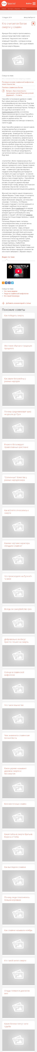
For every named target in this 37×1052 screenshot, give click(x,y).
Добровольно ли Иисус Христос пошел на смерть (16, 640)
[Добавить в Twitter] (12, 283)
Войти (29, 3)
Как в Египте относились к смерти (16, 511)
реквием (29, 215)
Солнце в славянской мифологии (14, 673)
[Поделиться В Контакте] (6, 283)
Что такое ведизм (10, 291)
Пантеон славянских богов (12, 87)
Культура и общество (14, 9)
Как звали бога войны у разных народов (15, 380)
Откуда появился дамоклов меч (17, 992)
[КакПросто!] (8, 3)
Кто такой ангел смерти (15, 960)
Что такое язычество (14, 705)
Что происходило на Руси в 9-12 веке (18, 577)
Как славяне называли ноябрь (18, 930)
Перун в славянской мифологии (16, 293)
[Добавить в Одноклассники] (3, 283)
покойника (20, 208)
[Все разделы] (34, 3)
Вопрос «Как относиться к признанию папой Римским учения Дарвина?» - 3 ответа (20, 93)
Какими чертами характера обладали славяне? (17, 544)
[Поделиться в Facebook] (9, 283)
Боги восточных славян (15, 804)
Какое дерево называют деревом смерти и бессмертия (15, 771)
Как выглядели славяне (15, 867)
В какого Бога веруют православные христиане (16, 445)
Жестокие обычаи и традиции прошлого (18, 347)
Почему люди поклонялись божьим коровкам (17, 898)
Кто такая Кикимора (11, 296)
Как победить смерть (14, 315)
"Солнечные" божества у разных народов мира (15, 478)
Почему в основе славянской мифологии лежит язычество (18, 83)
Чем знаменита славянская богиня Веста (17, 736)
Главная (4, 9)
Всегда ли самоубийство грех (18, 609)
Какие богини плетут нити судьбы (16, 1025)
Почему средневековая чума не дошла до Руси (17, 413)
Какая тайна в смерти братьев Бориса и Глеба (18, 835)
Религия (24, 9)
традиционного (8, 112)
